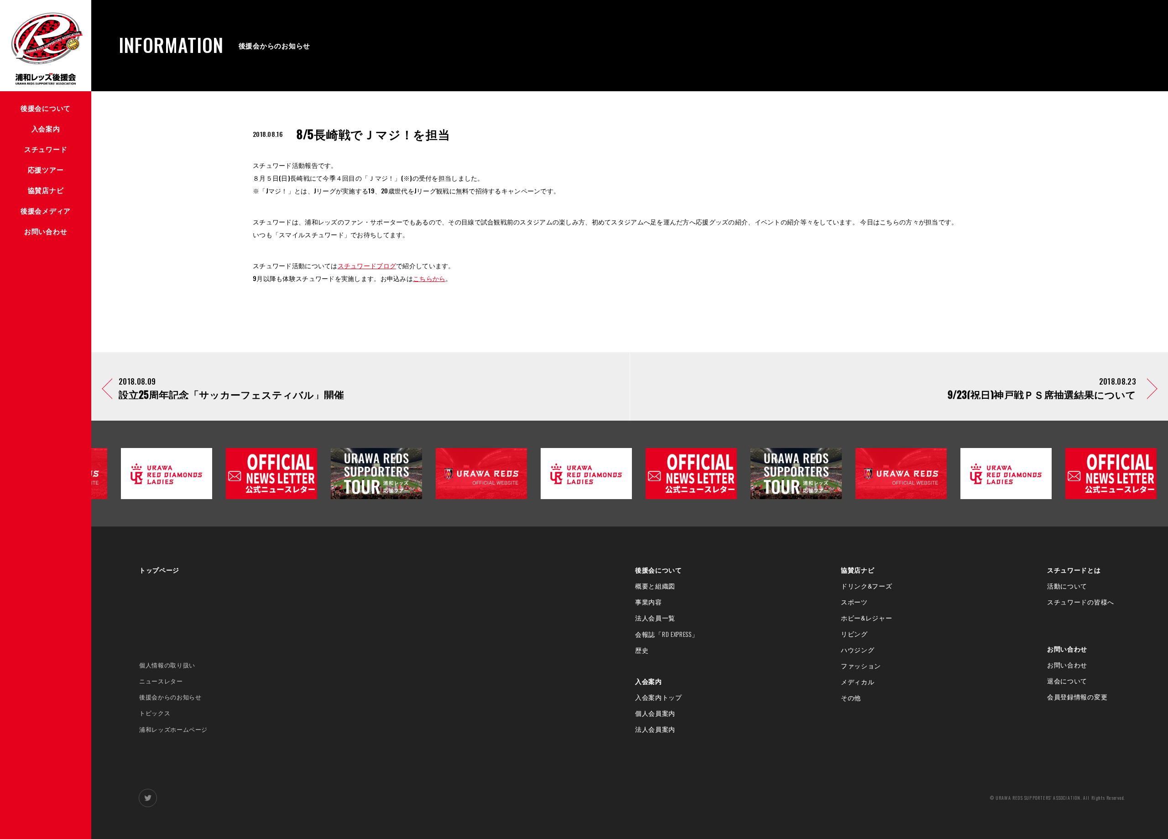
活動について (1067, 585)
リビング (854, 633)
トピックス (154, 713)
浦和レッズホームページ (173, 729)
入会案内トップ (658, 697)
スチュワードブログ (367, 265)
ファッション (861, 665)
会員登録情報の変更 (1077, 696)
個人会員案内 (655, 713)
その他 (851, 697)
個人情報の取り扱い (167, 665)
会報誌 (667, 634)
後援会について (658, 569)
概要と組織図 (655, 585)
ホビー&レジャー (866, 617)
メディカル (858, 681)
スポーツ (854, 601)
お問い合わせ (1067, 648)
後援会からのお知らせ (170, 697)
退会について (1067, 680)
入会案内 (648, 681)
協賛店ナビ (858, 569)
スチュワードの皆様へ (1080, 601)
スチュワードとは (1074, 569)
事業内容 (648, 601)
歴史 (641, 650)
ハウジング (858, 649)
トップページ (159, 569)
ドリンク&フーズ (866, 585)
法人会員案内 (655, 729)
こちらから (429, 278)
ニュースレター (161, 681)
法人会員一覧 (655, 617)
